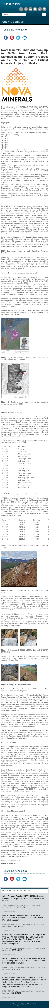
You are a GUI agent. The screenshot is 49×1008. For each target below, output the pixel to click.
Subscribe (29, 1003)
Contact (35, 1003)
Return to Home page (9, 863)
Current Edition (21, 1003)
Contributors (13, 1003)
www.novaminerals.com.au (18, 856)
